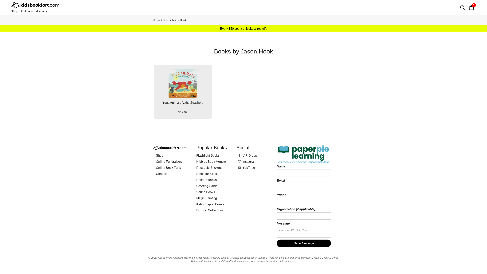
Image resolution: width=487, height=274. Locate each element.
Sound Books (205, 192)
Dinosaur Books (207, 173)
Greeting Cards (206, 186)
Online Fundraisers (34, 11)
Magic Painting (206, 198)
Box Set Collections (210, 210)
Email (281, 180)
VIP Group (250, 155)
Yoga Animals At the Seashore (182, 102)
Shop (14, 11)
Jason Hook (179, 20)
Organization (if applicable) (296, 209)
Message (283, 223)
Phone (281, 195)
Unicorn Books (206, 180)
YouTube (249, 167)
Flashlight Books (208, 155)
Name (281, 166)
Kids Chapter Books (210, 204)
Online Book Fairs (168, 167)
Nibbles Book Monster (211, 161)
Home (156, 20)
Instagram (249, 161)
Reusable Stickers (209, 167)
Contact (161, 173)
